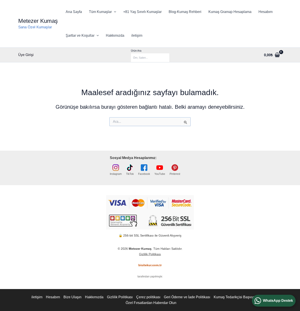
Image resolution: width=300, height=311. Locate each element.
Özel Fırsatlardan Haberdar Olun (151, 303)
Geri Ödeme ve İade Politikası (187, 297)
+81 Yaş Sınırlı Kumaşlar (142, 12)
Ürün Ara (136, 50)
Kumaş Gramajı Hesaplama (229, 12)
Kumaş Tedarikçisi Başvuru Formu (240, 297)
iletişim (136, 35)
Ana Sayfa (74, 12)
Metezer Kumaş (38, 21)
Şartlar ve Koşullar (80, 35)
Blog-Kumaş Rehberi (185, 12)
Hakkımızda (115, 35)
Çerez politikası (148, 297)
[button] (114, 12)
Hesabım (265, 12)
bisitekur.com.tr (150, 265)
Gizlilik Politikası (150, 254)
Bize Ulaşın (72, 297)
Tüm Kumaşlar (100, 12)
